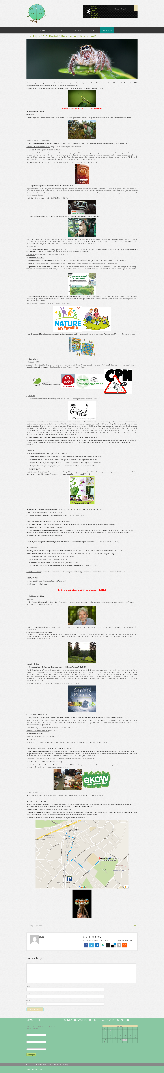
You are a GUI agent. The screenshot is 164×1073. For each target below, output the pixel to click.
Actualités (38, 926)
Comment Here (30, 962)
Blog (41, 936)
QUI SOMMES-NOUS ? (44, 30)
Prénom (28, 1032)
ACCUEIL (31, 30)
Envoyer (31, 1054)
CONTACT (90, 30)
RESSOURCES (79, 30)
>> (135, 1026)
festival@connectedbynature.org (90, 509)
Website (28, 1001)
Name (28, 986)
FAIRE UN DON (107, 30)
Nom (27, 1039)
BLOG (70, 30)
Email (28, 993)
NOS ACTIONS (60, 30)
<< (105, 1026)
